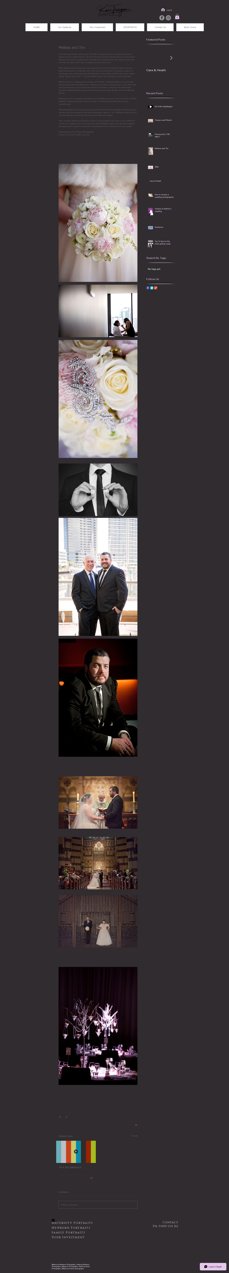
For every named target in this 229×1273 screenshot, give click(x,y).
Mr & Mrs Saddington (70, 1167)
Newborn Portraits (74, 1228)
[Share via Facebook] (60, 1117)
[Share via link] (66, 1117)
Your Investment (68, 1237)
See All (134, 1136)
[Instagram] (168, 17)
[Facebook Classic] (147, 287)
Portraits (68, 1233)
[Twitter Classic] (151, 287)
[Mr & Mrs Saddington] (76, 1152)
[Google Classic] (155, 287)
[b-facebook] (53, 1220)
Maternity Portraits (74, 1223)
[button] (177, 16)
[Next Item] (171, 58)
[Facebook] (161, 17)
